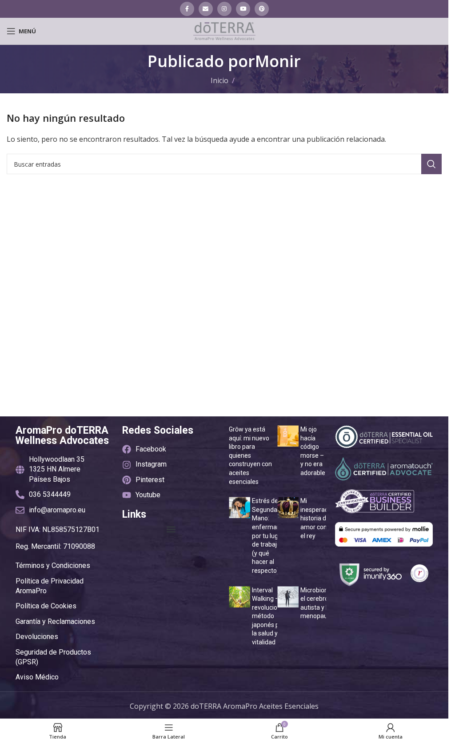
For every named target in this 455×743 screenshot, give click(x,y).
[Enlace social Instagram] (224, 9)
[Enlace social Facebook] (187, 9)
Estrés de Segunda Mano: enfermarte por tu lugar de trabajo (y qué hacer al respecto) (268, 535)
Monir (278, 61)
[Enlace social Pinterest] (262, 9)
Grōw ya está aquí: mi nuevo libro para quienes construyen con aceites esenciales (250, 455)
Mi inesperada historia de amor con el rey (316, 518)
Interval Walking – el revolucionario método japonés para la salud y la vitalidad (271, 616)
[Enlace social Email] (206, 9)
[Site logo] (224, 30)
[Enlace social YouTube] (243, 9)
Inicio (219, 80)
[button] (171, 529)
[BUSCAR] (431, 164)
